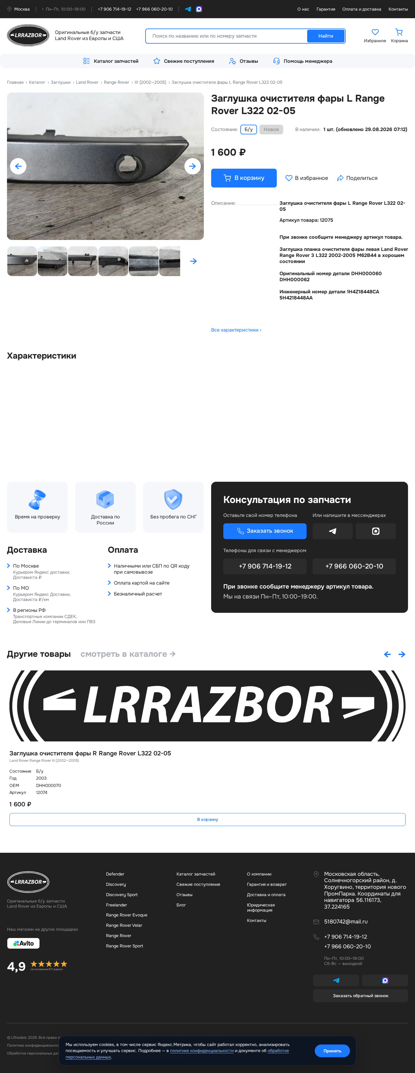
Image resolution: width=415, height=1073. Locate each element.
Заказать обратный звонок (361, 995)
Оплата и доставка (361, 9)
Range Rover (118, 935)
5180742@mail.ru (346, 922)
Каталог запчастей (116, 61)
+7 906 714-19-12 (265, 566)
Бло (181, 905)
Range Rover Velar (124, 925)
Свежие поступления (189, 61)
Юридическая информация (261, 907)
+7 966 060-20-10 (354, 566)
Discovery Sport (122, 894)
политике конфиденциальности (202, 1050)
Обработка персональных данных (36, 1053)
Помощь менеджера (308, 61)
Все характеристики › (236, 330)
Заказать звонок (270, 531)
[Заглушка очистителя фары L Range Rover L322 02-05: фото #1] (105, 166)
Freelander (116, 905)
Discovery (116, 884)
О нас (303, 9)
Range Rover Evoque (126, 915)
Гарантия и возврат (267, 884)
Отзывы (249, 61)
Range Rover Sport (124, 946)
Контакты (398, 9)
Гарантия (326, 9)
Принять (332, 1051)
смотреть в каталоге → (128, 654)
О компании (259, 874)
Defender (115, 874)
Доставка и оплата (266, 894)
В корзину (207, 819)
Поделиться (362, 178)
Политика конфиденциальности (35, 1045)
